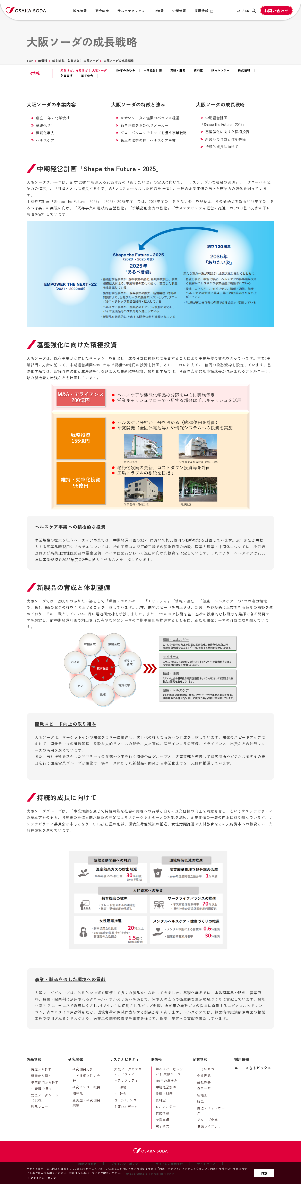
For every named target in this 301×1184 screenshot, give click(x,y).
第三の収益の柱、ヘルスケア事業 (148, 140)
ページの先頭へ (286, 1051)
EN (247, 11)
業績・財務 (178, 70)
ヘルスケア (45, 140)
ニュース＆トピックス (252, 1067)
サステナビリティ (124, 1059)
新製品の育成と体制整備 (225, 139)
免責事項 (66, 76)
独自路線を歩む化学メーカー (144, 125)
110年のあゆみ (125, 70)
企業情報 (200, 1059)
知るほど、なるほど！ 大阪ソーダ (75, 60)
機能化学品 (45, 132)
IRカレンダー (220, 70)
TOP (30, 60)
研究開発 (75, 1059)
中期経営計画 (153, 70)
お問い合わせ (276, 10)
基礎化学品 (45, 125)
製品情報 (34, 1059)
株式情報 (244, 70)
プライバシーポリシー (45, 1178)
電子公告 (87, 76)
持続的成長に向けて (221, 146)
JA (239, 11)
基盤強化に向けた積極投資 (227, 131)
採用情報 (241, 1059)
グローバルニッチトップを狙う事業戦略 (153, 132)
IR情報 (42, 60)
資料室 (198, 70)
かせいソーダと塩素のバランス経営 (149, 117)
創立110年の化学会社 (53, 117)
